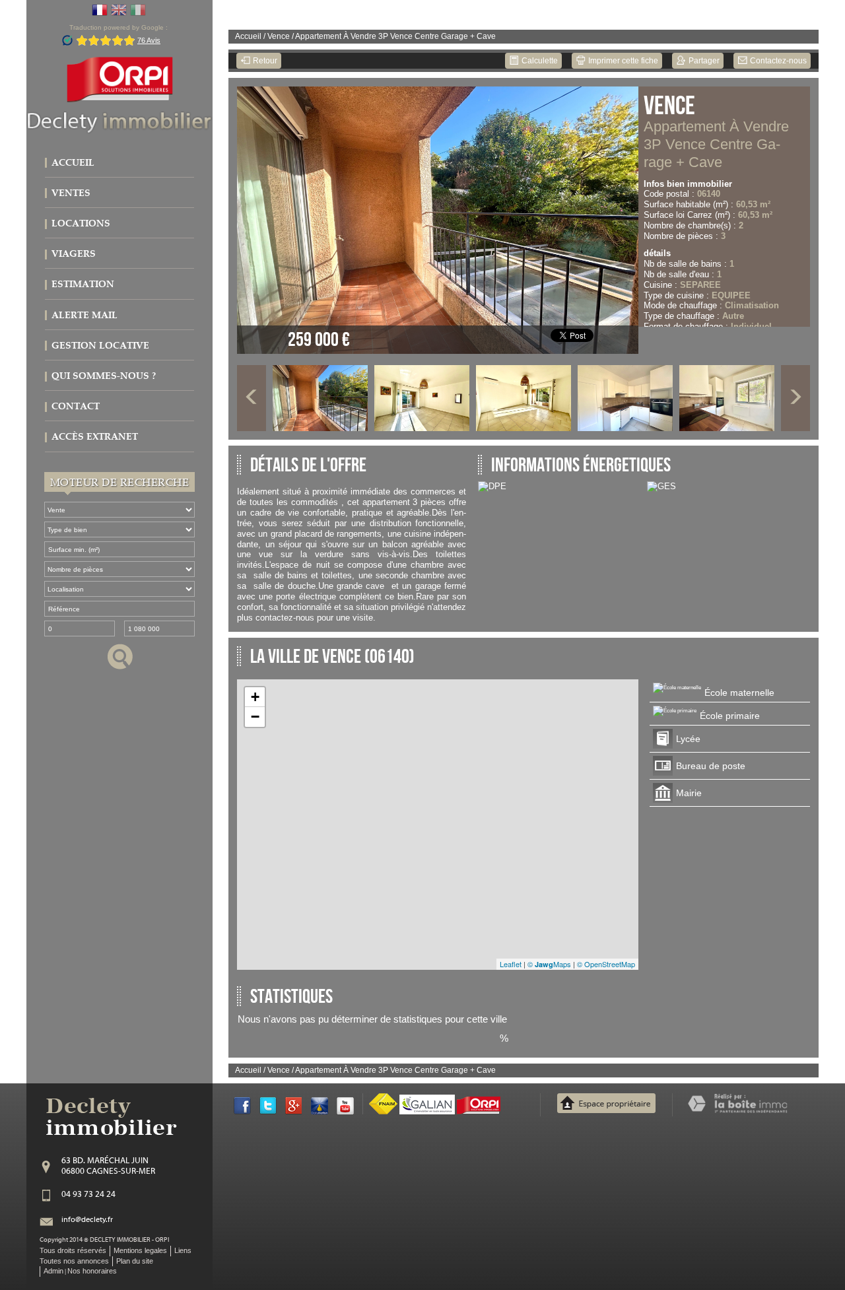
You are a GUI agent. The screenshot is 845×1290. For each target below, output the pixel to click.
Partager (703, 60)
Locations (80, 223)
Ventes (70, 193)
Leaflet (511, 964)
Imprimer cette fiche (622, 60)
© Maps (549, 964)
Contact (75, 406)
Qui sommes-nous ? (103, 376)
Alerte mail (84, 315)
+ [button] (255, 697)
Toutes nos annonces (74, 1261)
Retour (264, 60)
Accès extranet (94, 436)
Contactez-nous (777, 60)
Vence (278, 36)
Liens (182, 1250)
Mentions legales (140, 1250)
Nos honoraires (92, 1271)
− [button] (255, 716)
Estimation (82, 284)
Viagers (73, 253)
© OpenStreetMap (606, 964)
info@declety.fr (87, 1220)
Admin (53, 1271)
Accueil (72, 162)
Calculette (539, 60)
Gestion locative (100, 345)
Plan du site (134, 1261)
